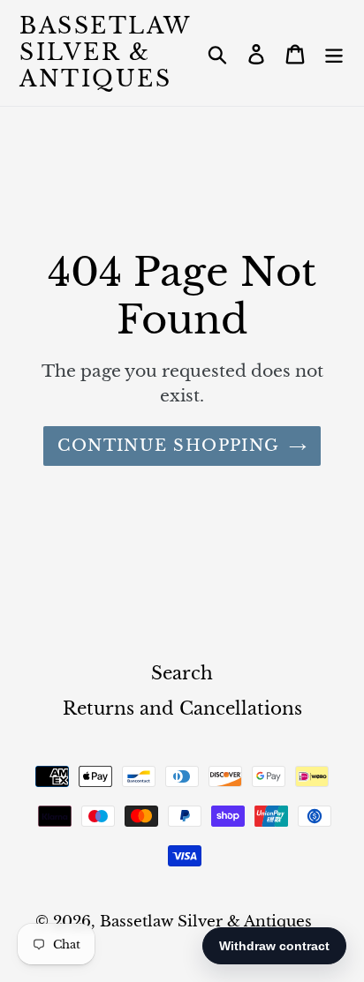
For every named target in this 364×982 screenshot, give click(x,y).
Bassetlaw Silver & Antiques (105, 53)
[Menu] (334, 53)
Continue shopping (168, 445)
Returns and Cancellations (182, 708)
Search (182, 673)
